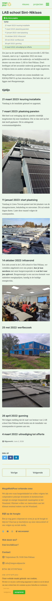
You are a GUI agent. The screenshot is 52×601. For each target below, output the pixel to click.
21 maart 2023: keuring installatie (17, 25)
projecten (38, 4)
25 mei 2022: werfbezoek (14, 40)
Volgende (38, 472)
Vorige (14, 472)
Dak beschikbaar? (10, 545)
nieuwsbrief (23, 531)
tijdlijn (6, 22)
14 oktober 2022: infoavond (15, 36)
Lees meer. (6, 588)
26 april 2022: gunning (13, 43)
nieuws (25, 4)
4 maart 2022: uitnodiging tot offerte (18, 47)
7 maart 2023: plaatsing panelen (17, 29)
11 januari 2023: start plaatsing (16, 33)
